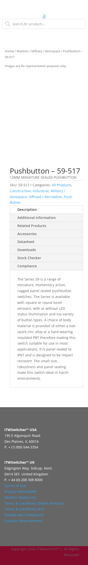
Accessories (27, 233)
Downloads (26, 249)
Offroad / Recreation (45, 196)
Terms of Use (15, 485)
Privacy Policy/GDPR (20, 491)
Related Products (31, 225)
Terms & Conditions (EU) (24, 509)
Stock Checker (29, 258)
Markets (23, 51)
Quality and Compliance (24, 514)
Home (9, 51)
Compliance (27, 266)
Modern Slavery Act (20, 497)
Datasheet (25, 241)
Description (27, 209)
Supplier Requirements (23, 520)
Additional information (36, 217)
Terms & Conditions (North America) (34, 503)
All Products (61, 185)
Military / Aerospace (45, 51)
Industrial (41, 190)
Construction (20, 190)
